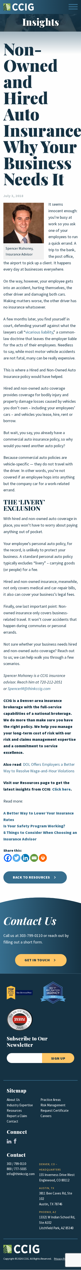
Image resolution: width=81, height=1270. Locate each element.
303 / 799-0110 (16, 1164)
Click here (61, 789)
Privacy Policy (62, 1259)
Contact (12, 1121)
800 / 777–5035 (17, 1169)
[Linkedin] (25, 858)
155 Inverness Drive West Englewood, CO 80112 (57, 1178)
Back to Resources (31, 877)
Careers (46, 1116)
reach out (56, 935)
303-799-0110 (31, 935)
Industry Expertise (20, 1105)
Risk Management (52, 1105)
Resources (14, 1110)
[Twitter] (16, 858)
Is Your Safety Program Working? (34, 826)
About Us (13, 1099)
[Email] (34, 858)
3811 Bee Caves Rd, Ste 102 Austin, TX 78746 (55, 1198)
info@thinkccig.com (21, 1174)
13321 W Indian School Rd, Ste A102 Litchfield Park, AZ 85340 (57, 1222)
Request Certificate (54, 1110)
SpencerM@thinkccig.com (29, 688)
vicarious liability (39, 332)
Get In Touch (37, 960)
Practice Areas (50, 1099)
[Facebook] (8, 858)
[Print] (43, 858)
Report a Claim (17, 1116)
